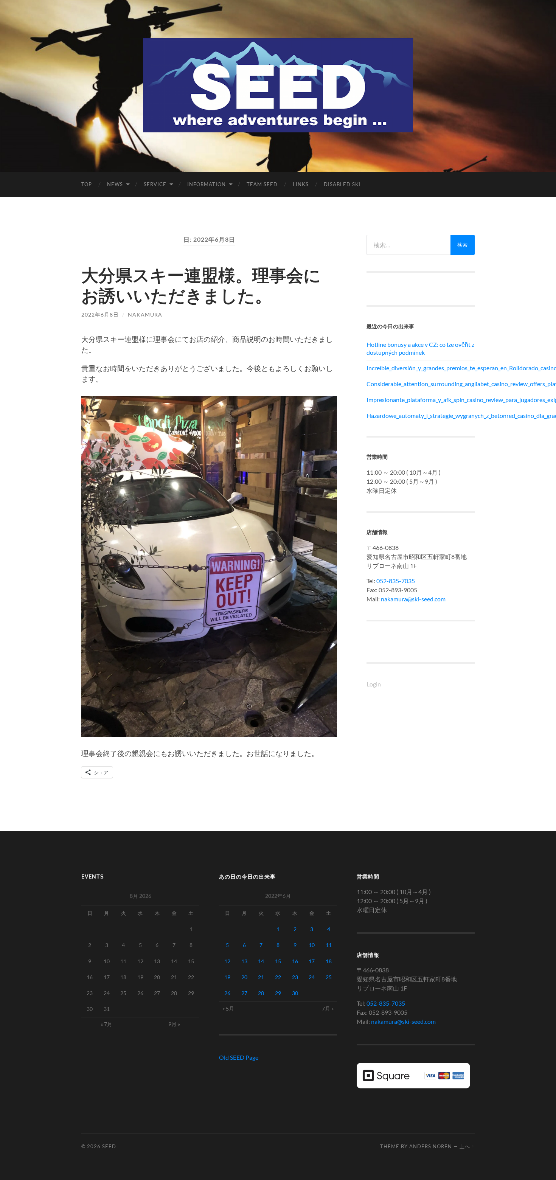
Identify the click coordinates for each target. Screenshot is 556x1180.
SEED (109, 1146)
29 (278, 993)
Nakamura (145, 314)
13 (244, 961)
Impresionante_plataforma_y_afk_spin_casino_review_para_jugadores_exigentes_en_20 (421, 399)
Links (301, 184)
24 (312, 977)
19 (227, 977)
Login (374, 684)
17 (312, 961)
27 (244, 993)
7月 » (328, 1008)
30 (295, 993)
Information (206, 184)
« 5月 (228, 1008)
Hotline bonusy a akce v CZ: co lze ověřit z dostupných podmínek (420, 348)
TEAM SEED (262, 184)
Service (155, 184)
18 (329, 961)
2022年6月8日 (100, 314)
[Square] (413, 1086)
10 (312, 945)
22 (278, 977)
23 (295, 977)
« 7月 (106, 1024)
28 (261, 993)
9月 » (174, 1024)
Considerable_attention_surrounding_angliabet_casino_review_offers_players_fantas (421, 383)
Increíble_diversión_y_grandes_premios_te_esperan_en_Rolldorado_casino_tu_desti (421, 367)
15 (278, 961)
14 (261, 961)
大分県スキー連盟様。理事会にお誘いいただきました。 (201, 285)
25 (329, 977)
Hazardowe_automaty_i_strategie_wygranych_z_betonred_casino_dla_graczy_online (421, 415)
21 (261, 977)
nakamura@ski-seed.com (413, 598)
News (115, 184)
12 (227, 961)
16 (295, 961)
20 (244, 977)
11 (329, 945)
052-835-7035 (395, 580)
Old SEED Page (238, 1057)
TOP (86, 184)
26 (227, 993)
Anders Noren (430, 1146)
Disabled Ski (342, 184)
